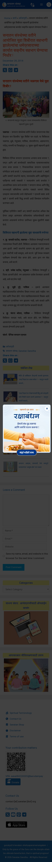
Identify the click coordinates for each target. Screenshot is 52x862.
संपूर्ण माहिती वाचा (27, 452)
